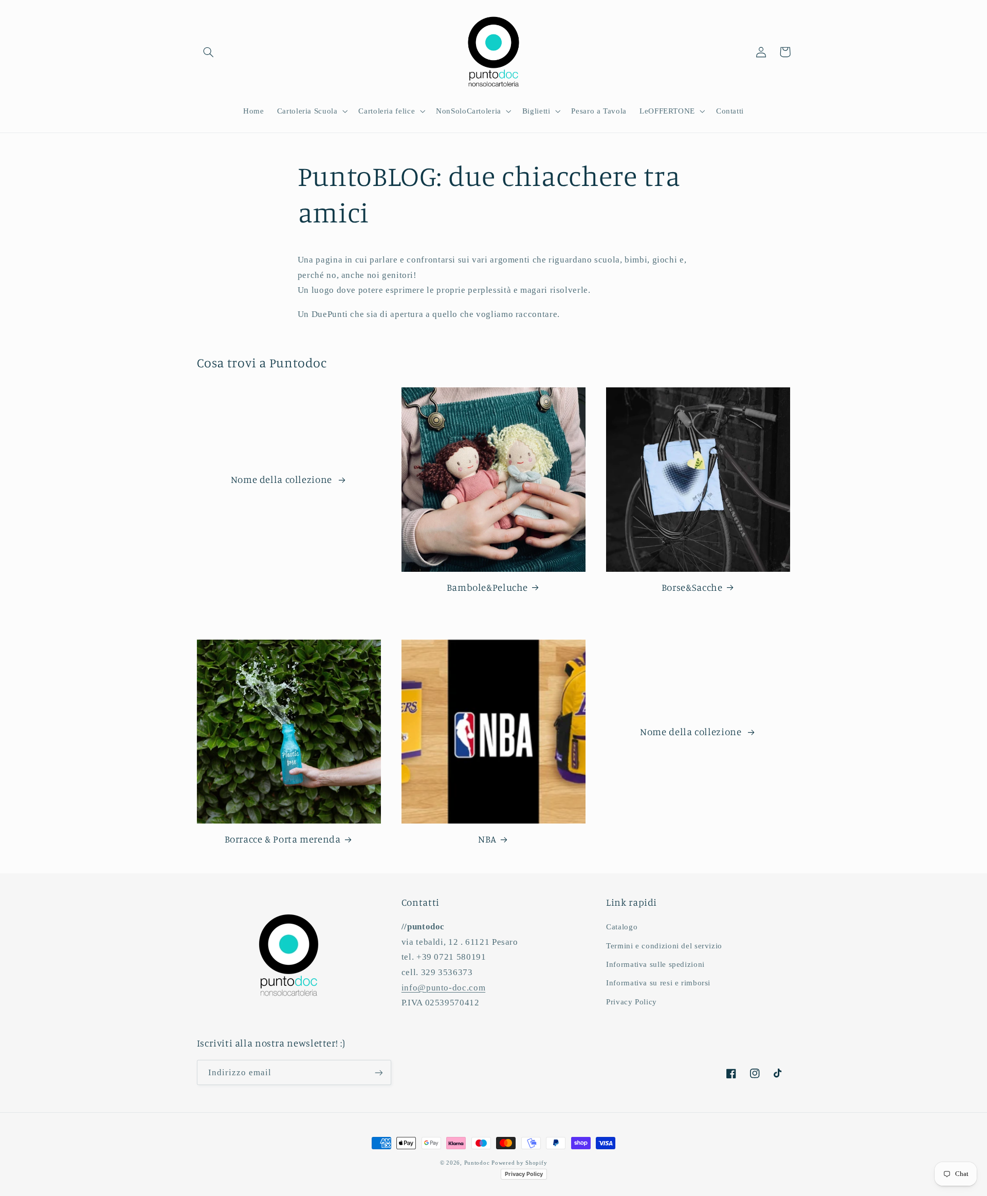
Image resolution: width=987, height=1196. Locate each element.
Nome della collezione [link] (283, 479)
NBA (487, 839)
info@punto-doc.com (443, 988)
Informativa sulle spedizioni (655, 964)
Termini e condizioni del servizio (664, 946)
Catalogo (621, 927)
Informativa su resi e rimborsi (658, 983)
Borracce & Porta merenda (283, 839)
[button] (209, 52)
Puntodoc (477, 1163)
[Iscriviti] (378, 1072)
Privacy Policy (631, 1002)
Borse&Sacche (692, 587)
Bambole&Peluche (487, 587)
